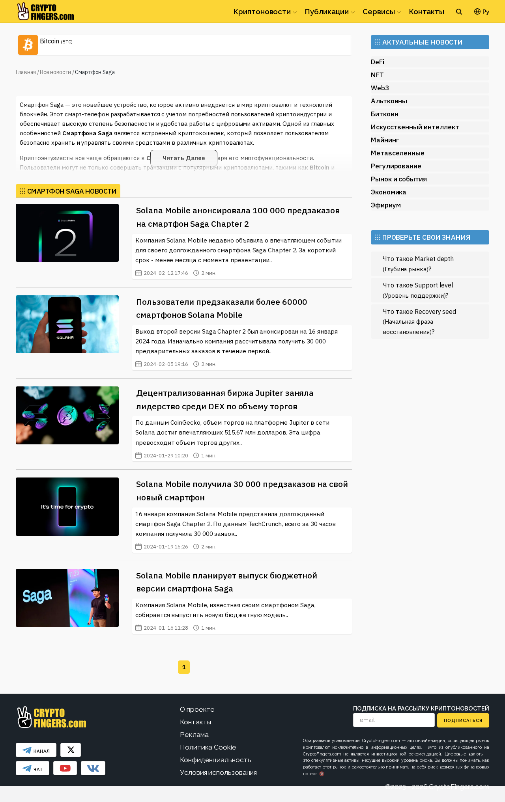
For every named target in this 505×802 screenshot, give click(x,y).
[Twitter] (70, 750)
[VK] (93, 768)
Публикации (327, 11)
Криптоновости (262, 11)
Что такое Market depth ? (418, 263)
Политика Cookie (208, 747)
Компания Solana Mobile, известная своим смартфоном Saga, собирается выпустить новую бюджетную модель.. (225, 616)
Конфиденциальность (215, 760)
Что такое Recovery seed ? (419, 321)
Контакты (426, 11)
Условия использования (218, 772)
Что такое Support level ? (418, 290)
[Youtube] (65, 768)
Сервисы (379, 11)
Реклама (194, 735)
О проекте (197, 709)
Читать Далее (184, 158)
